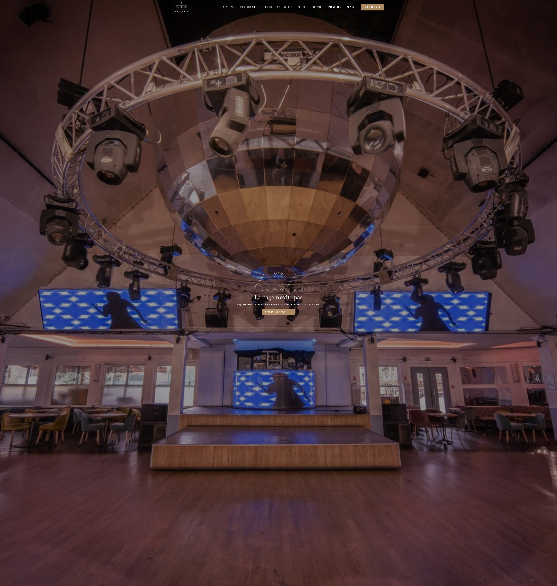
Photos (303, 7)
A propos (229, 7)
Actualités (285, 7)
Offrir (317, 7)
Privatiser (334, 7)
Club (268, 7)
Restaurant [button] (249, 7)
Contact (352, 7)
